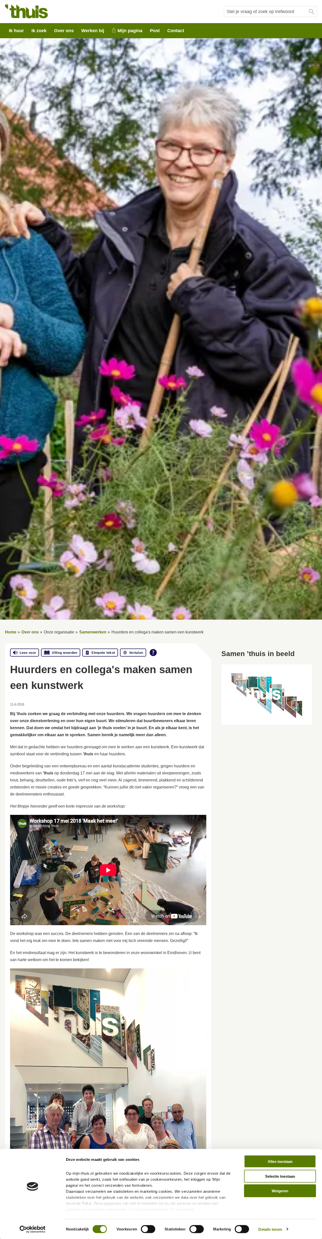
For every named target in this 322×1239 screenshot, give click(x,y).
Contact (175, 30)
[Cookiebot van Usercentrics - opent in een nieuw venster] (33, 1229)
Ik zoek (39, 30)
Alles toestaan (280, 1161)
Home (10, 632)
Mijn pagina (129, 30)
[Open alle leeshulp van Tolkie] (153, 652)
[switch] (148, 1229)
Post (155, 30)
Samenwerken (92, 632)
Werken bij (92, 30)
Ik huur (16, 30)
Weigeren (280, 1191)
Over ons (64, 30)
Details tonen (270, 1229)
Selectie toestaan (280, 1176)
